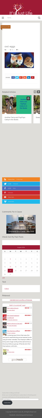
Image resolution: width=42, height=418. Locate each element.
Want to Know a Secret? (14, 323)
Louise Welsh (11, 310)
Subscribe (7, 402)
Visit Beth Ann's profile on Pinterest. (21, 300)
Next (38, 91)
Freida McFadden (12, 325)
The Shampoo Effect (13, 331)
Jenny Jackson (11, 333)
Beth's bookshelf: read (17, 305)
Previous (35, 91)
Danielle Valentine (12, 319)
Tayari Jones (11, 352)
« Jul (3, 277)
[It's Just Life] (21, 9)
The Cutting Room (12, 308)
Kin (8, 350)
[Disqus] (21, 150)
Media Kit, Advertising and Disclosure (21, 415)
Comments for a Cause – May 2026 (21, 231)
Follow (7, 288)
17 (10, 267)
